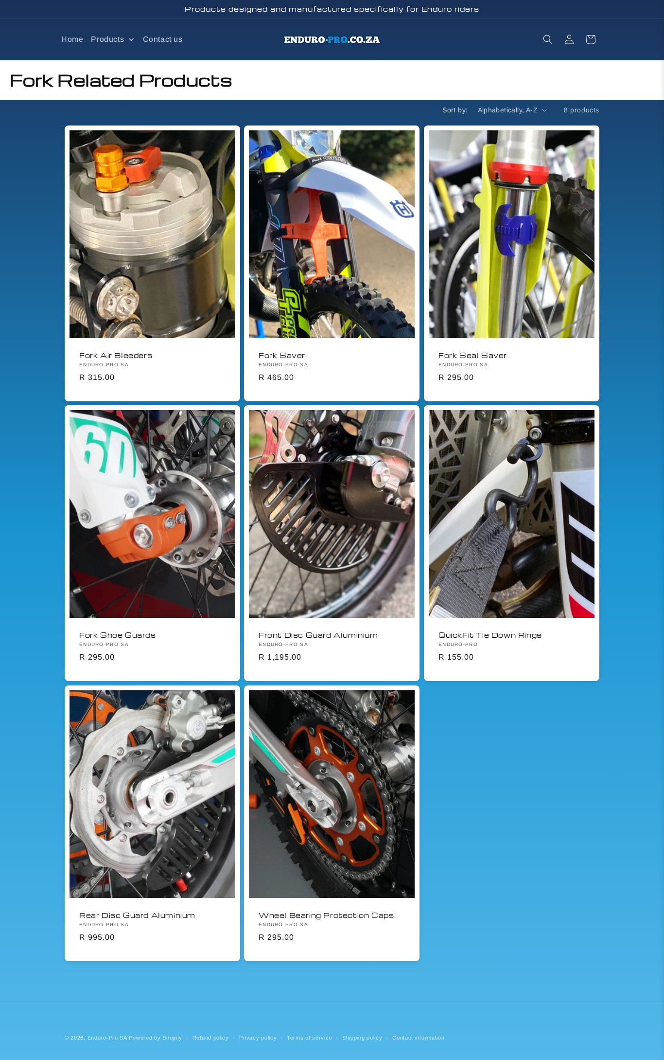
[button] (548, 39)
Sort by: (455, 110)
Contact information (418, 1038)
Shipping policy (362, 1038)
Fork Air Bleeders (115, 355)
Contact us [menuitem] (163, 39)
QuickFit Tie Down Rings (490, 635)
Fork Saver (282, 355)
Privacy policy (258, 1038)
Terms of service (309, 1038)
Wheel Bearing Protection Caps (326, 915)
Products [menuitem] (107, 39)
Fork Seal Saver (472, 355)
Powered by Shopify (155, 1038)
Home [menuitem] (72, 39)
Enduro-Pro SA (107, 1038)
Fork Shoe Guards (117, 635)
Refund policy (210, 1038)
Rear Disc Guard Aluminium (137, 915)
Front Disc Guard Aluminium (318, 635)
